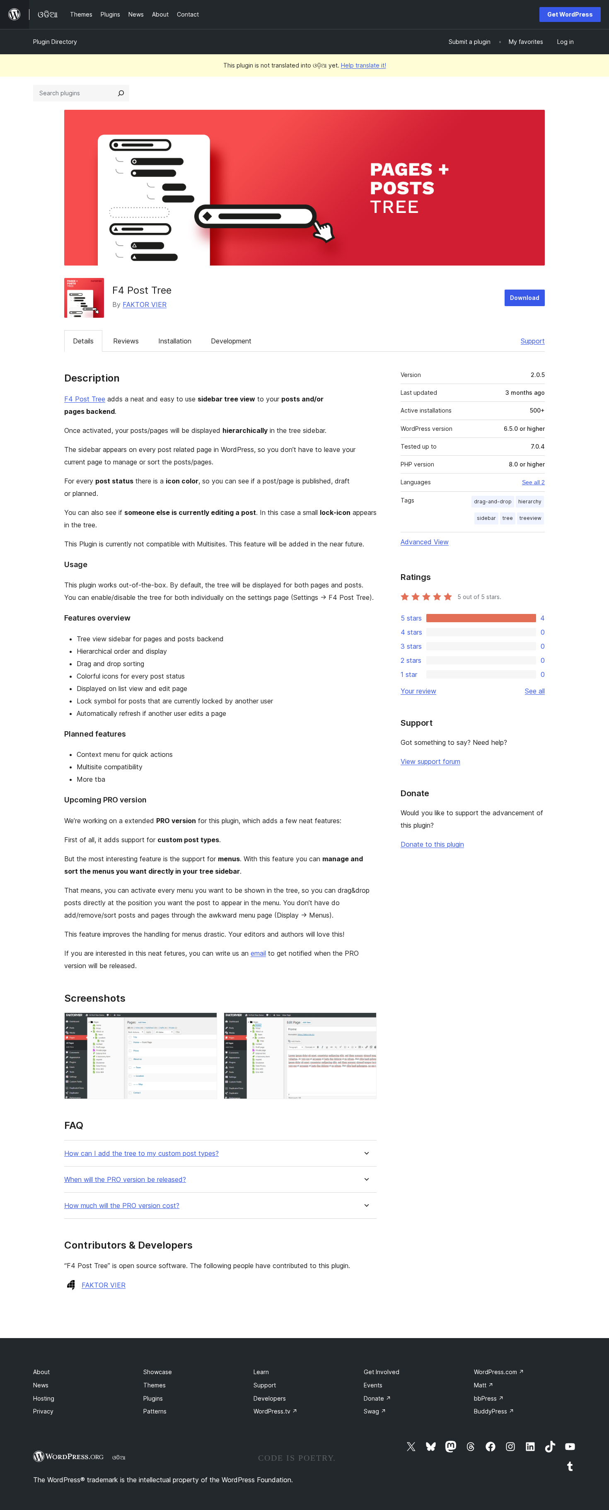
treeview (530, 518)
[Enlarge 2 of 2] (365, 1024)
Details (83, 341)
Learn (261, 1371)
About (41, 1371)
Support (533, 341)
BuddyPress (494, 1411)
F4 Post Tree (84, 399)
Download (524, 297)
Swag (375, 1411)
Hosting (43, 1398)
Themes (154, 1385)
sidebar (486, 518)
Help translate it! (363, 65)
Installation (174, 341)
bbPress (489, 1398)
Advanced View (425, 542)
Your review (418, 691)
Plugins (153, 1398)
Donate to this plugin (432, 844)
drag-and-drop (493, 501)
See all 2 (533, 482)
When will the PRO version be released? (125, 1180)
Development (231, 341)
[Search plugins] (121, 93)
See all (535, 691)
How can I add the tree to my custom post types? (141, 1153)
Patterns (155, 1411)
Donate (377, 1398)
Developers (270, 1398)
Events (373, 1385)
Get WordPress (570, 14)
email (258, 953)
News (40, 1385)
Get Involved (381, 1371)
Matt (483, 1385)
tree (508, 518)
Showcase (157, 1371)
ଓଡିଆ (119, 1457)
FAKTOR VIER (145, 304)
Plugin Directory (55, 41)
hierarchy (529, 501)
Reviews (126, 341)
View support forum (430, 761)
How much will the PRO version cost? (121, 1206)
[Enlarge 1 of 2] (206, 1024)
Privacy (43, 1411)
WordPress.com (499, 1371)
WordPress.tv (275, 1411)
